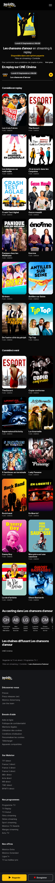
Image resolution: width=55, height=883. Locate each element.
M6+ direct (7, 774)
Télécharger (7, 741)
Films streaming (9, 815)
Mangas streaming (10, 829)
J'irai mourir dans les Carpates (39, 170)
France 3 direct (8, 767)
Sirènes (6, 296)
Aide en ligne (7, 720)
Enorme (32, 253)
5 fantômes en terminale (14, 472)
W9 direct (6, 781)
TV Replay (6, 808)
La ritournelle (35, 431)
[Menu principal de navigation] (50, 5)
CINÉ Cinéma (7, 651)
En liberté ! (34, 513)
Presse (5, 693)
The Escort (34, 128)
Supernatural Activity (12, 431)
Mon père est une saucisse (37, 555)
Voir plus (49, 62)
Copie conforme (37, 390)
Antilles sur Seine (37, 296)
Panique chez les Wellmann (10, 254)
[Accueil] (9, 5)
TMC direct (7, 785)
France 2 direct (8, 764)
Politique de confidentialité (14, 723)
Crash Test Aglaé (10, 212)
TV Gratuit (6, 812)
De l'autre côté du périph (14, 337)
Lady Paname (35, 472)
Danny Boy (7, 554)
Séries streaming (9, 819)
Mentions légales (9, 727)
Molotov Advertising (11, 700)
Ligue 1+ (5, 856)
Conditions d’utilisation (12, 734)
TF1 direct (6, 761)
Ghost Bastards (36, 597)
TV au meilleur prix (10, 860)
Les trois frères (10, 128)
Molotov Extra (8, 849)
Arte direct (7, 778)
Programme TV (8, 805)
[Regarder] (51, 75)
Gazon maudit (35, 212)
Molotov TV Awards (10, 826)
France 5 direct (8, 771)
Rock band (7, 513)
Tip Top (32, 337)
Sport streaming (9, 822)
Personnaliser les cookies (13, 737)
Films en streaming (23, 58)
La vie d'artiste (9, 597)
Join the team (8, 703)
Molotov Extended (10, 853)
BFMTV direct (8, 788)
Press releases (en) (10, 696)
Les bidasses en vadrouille (10, 170)
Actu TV (5, 833)
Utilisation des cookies (12, 730)
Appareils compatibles (12, 744)
